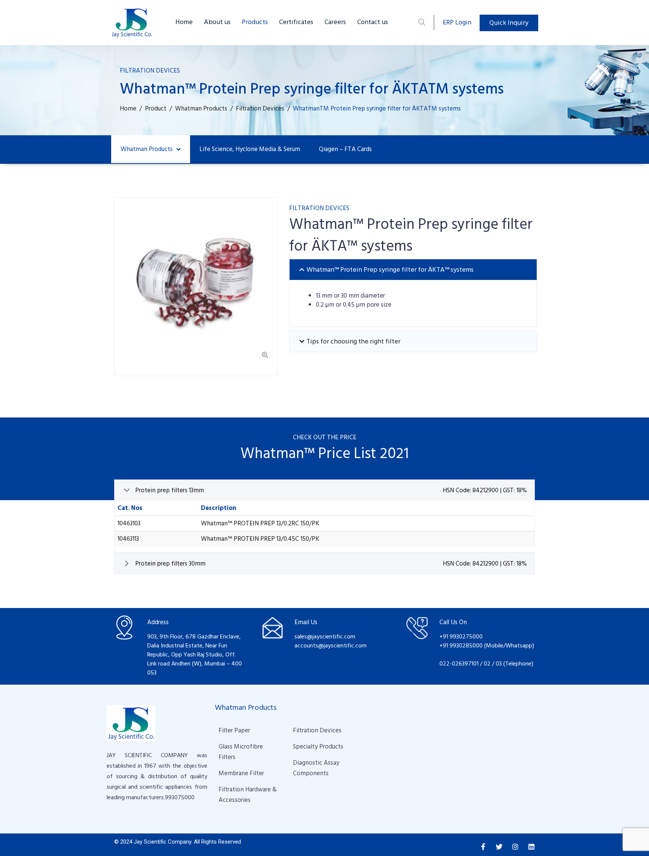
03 (499, 663)
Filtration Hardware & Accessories (248, 794)
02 (487, 663)
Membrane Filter (241, 773)
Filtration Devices (317, 730)
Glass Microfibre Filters (241, 751)
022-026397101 (458, 663)
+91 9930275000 (461, 636)
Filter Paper (234, 730)
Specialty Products (318, 746)
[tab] (413, 269)
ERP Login (457, 22)
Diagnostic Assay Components (317, 768)
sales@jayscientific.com (324, 636)
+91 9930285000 (461, 645)
